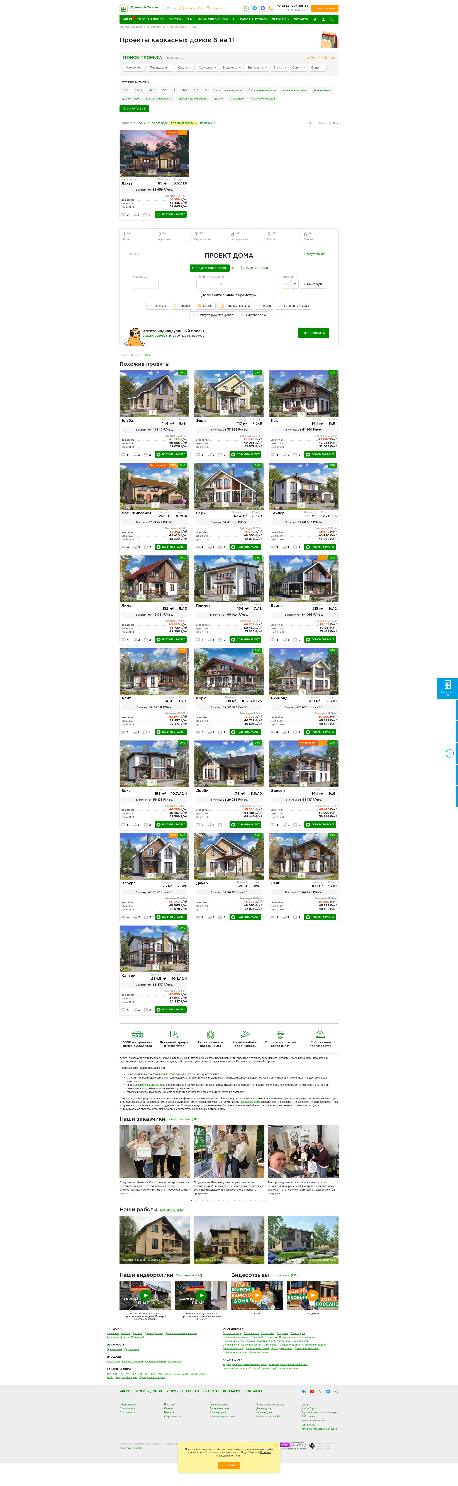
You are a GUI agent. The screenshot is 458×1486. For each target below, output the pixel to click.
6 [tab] (218, 1200)
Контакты (300, 19)
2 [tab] (197, 1200)
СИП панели (308, 1416)
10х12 (176, 1373)
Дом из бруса (308, 1408)
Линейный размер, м (210, 276)
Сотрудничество (173, 1416)
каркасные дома (165, 1073)
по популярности (182, 123)
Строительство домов (131, 27)
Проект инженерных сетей (237, 1368)
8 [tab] (229, 1200)
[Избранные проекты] (315, 19)
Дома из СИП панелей (132, 1337)
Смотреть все (189, 1275)
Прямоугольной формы (152, 1377)
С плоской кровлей (263, 98)
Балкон (208, 305)
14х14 (110, 1377)
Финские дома (264, 1412)
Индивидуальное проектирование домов (245, 1364)
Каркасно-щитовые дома (223, 1416)
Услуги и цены (181, 19)
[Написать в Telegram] (254, 8)
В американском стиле (259, 1341)
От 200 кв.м (174, 1361)
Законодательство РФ (268, 1416)
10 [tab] (240, 1200)
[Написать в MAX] (262, 8)
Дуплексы (112, 1337)
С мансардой (313, 284)
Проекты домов (151, 19)
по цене (144, 123)
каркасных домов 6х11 (151, 1084)
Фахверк (125, 1333)
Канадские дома (219, 1404)
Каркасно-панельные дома (270, 1404)
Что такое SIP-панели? (313, 1420)
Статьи (305, 1404)
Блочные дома (218, 1412)
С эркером (271, 1337)
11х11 (185, 1373)
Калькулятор (219, 8)
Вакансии (169, 1412)
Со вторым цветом (251, 1344)
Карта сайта (308, 1424)
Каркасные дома (178, 27)
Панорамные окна (237, 305)
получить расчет (173, 214)
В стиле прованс (288, 1337)
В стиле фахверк (232, 1333)
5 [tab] (213, 1200)
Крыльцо (160, 305)
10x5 (125, 90)
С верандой (237, 98)
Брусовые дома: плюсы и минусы (319, 1412)
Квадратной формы (126, 1377)
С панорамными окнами (235, 1337)
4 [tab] (207, 1200)
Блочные (137, 1333)
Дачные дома (263, 1408)
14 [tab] (261, 1200)
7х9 (134, 1373)
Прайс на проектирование (285, 1368)
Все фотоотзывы (183, 1119)
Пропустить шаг (314, 254)
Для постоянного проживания (181, 1333)
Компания (278, 19)
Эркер (267, 305)
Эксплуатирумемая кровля (215, 315)
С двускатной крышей (314, 1344)
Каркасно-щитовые (294, 90)
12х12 (194, 1373)
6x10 (152, 90)
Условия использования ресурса (319, 1428)
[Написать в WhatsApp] (246, 8)
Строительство (128, 1412)
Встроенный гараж (296, 305)
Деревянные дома (219, 1408)
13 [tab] (256, 1200)
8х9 (184, 90)
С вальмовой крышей (257, 1348)
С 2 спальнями (282, 1341)
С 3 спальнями (301, 1341)
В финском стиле (258, 1352)
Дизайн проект (261, 1368)
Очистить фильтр (322, 57)
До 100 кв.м (113, 1361)
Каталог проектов (156, 27)
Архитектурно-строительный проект (288, 1364)
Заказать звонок (325, 8)
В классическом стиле (228, 90)
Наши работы (241, 19)
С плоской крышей (290, 1344)
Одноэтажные (114, 1349)
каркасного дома (250, 1101)
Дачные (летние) (154, 1333)
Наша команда (128, 1404)
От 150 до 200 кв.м (155, 1361)
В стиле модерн (308, 1337)
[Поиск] (331, 19)
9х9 (196, 90)
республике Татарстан (131, 1448)
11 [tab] (245, 1200)
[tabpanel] (155, 1161)
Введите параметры (210, 267)
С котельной (270, 1344)
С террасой (257, 1337)
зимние (218, 98)
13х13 (202, 1373)
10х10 (168, 1373)
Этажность (290, 276)
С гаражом (282, 1333)
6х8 (115, 1373)
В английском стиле (234, 1341)
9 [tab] (234, 1200)
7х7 (164, 90)
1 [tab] (191, 1200)
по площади (160, 123)
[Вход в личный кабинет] (323, 19)
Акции (125, 1391)
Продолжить (314, 332)
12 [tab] (250, 1200)
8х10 (153, 1373)
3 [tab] (202, 1200)
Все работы (172, 1209)
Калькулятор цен (447, 693)
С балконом (267, 1333)
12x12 (138, 90)
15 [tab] (266, 1200)
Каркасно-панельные (159, 98)
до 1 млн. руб (130, 98)
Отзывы (261, 19)
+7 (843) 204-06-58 (292, 6)
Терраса (184, 305)
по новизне (207, 123)
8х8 (140, 1373)
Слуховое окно (256, 315)
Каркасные (113, 1333)
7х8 (128, 1373)
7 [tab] (223, 1200)
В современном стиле (262, 90)
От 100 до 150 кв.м (132, 1361)
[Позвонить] (270, 8)
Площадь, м (140, 276)
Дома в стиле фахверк (193, 98)
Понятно (229, 1465)
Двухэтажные (321, 90)
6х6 (109, 1373)
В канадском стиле (281, 1348)
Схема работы (127, 1408)
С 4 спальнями (231, 1344)
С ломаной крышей (233, 1348)
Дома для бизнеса (213, 19)
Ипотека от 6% (194, 8)
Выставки (169, 1404)
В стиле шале (251, 1333)
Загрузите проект (254, 267)
